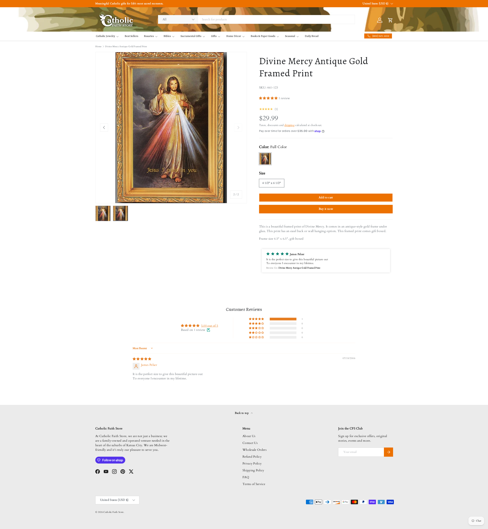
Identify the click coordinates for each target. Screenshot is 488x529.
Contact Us (250, 443)
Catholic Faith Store (113, 512)
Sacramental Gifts (191, 36)
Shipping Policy (253, 470)
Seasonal (290, 36)
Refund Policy (252, 457)
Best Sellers (131, 36)
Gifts (214, 36)
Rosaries (149, 36)
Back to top (242, 413)
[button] (269, 98)
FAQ (245, 477)
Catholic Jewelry (105, 36)
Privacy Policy (252, 463)
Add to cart (326, 197)
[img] (142, 359)
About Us (248, 436)
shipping (289, 125)
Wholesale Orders (254, 450)
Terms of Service (253, 484)
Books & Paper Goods (263, 36)
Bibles (167, 36)
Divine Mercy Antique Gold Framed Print (126, 46)
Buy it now (326, 209)
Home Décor (233, 36)
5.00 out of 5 (209, 326)
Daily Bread (312, 36)
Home (98, 46)
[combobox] (256, 19)
